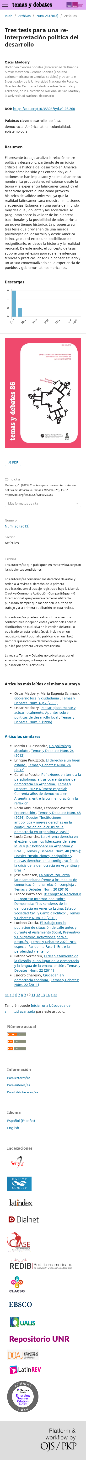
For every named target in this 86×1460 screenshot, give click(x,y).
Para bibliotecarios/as (22, 1092)
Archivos (24, 16)
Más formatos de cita (23, 503)
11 (33, 994)
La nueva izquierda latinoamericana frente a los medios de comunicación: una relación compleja (45, 880)
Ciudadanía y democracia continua (39, 977)
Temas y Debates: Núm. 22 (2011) (47, 968)
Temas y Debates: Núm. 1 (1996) (44, 719)
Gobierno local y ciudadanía (37, 698)
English (13, 1128)
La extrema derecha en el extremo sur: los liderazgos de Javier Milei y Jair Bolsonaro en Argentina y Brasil (46, 843)
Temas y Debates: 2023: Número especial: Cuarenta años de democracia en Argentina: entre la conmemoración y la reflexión (46, 793)
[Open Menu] (5, 5)
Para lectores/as (18, 1078)
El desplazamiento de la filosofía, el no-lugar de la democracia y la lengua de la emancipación (46, 961)
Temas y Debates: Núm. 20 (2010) (41, 889)
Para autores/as (18, 1085)
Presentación (25, 812)
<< (7, 994)
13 (43, 994)
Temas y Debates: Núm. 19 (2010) (47, 915)
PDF (14, 462)
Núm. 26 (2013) (47, 16)
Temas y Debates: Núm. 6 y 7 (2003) (44, 700)
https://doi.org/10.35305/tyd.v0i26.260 (44, 108)
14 (48, 994)
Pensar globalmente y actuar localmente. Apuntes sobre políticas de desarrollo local (44, 712)
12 (38, 994)
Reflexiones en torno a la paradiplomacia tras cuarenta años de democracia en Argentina (47, 779)
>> (55, 994)
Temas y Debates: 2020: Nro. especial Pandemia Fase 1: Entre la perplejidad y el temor (45, 946)
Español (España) (21, 1120)
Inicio (8, 16)
